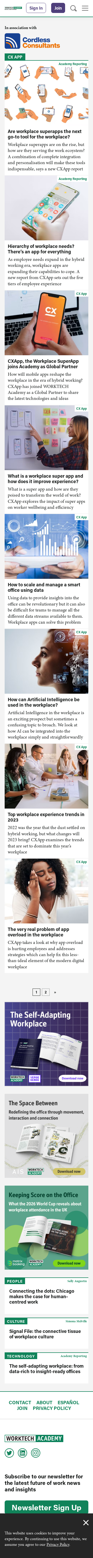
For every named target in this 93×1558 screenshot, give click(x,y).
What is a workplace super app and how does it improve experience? (45, 478)
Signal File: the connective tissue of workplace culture (45, 1334)
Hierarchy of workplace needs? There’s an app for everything (41, 249)
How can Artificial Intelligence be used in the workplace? (44, 702)
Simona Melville (76, 1321)
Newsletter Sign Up (46, 1507)
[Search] (73, 8)
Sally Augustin (77, 1281)
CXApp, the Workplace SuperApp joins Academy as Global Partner (43, 364)
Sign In (36, 8)
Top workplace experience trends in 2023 (46, 817)
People (15, 1281)
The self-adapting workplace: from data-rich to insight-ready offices (46, 1368)
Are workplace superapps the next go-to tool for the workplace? (45, 134)
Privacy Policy (58, 1544)
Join (58, 8)
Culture (16, 1321)
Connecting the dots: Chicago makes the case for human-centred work (41, 1296)
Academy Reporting (73, 64)
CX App (81, 293)
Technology (21, 1356)
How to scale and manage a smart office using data (44, 587)
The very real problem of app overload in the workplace (38, 932)
